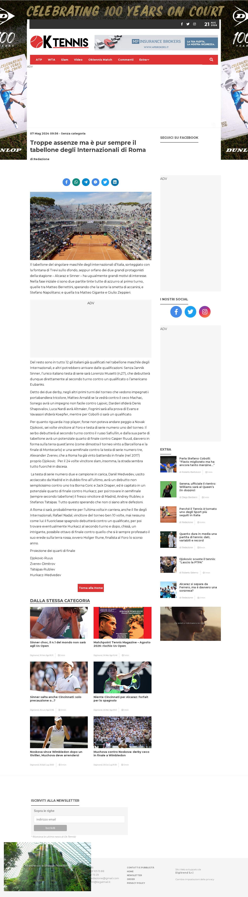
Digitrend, (35, 655)
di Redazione (186, 522)
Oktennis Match (100, 59)
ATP (39, 59)
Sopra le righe (44, 811)
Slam (64, 59)
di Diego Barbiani (188, 497)
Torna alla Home (91, 588)
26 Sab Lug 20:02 (47, 765)
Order (131, 879)
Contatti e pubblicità (140, 867)
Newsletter (134, 875)
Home (130, 871)
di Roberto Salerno (188, 572)
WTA (51, 59)
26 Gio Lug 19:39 (110, 765)
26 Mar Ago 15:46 (110, 655)
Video (78, 59)
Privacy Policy (136, 883)
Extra (143, 59)
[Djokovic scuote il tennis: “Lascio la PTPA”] (198, 567)
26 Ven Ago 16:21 (46, 655)
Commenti (125, 59)
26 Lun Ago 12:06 (47, 710)
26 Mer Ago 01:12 (110, 710)
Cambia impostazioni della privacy (194, 879)
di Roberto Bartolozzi (190, 472)
